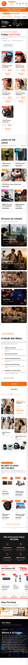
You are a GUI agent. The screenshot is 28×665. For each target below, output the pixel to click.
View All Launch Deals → (14, 524)
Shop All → (24, 146)
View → (11, 166)
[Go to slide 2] (10, 25)
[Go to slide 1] (6, 25)
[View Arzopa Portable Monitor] (12, 610)
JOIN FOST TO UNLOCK (8, 74)
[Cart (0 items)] (20, 3)
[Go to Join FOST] (14, 24)
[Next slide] (25, 24)
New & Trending (7, 17)
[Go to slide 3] (14, 25)
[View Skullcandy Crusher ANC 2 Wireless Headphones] (20, 613)
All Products (17, 17)
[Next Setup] (6, 614)
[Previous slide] (2, 24)
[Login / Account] (23, 3)
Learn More (14, 389)
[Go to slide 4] (18, 25)
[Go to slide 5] (21, 25)
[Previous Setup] (3, 614)
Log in (11, 394)
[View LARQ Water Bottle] (23, 612)
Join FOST (14, 384)
